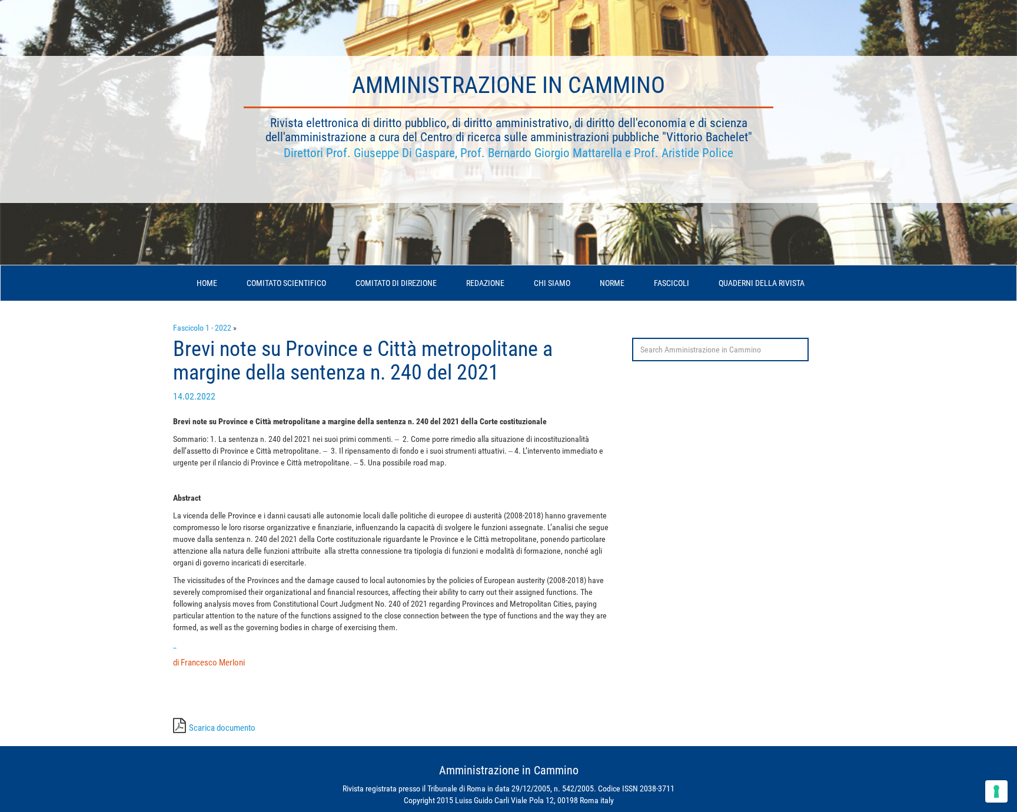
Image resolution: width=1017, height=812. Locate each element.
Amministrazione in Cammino (508, 85)
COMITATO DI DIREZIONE (396, 283)
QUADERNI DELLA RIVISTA (762, 283)
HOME (207, 283)
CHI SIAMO (552, 283)
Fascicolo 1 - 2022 (202, 327)
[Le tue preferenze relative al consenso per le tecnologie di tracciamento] (996, 791)
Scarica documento (222, 728)
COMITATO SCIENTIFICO (286, 283)
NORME (612, 283)
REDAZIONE (485, 283)
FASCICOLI (671, 283)
